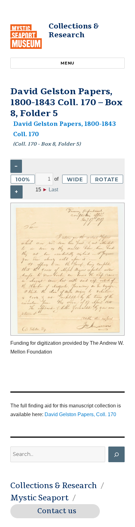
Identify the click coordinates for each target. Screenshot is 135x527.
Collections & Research (74, 30)
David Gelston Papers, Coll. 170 (80, 414)
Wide (75, 180)
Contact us (56, 511)
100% (22, 180)
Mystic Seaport (39, 498)
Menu (67, 62)
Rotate (106, 180)
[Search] (116, 454)
